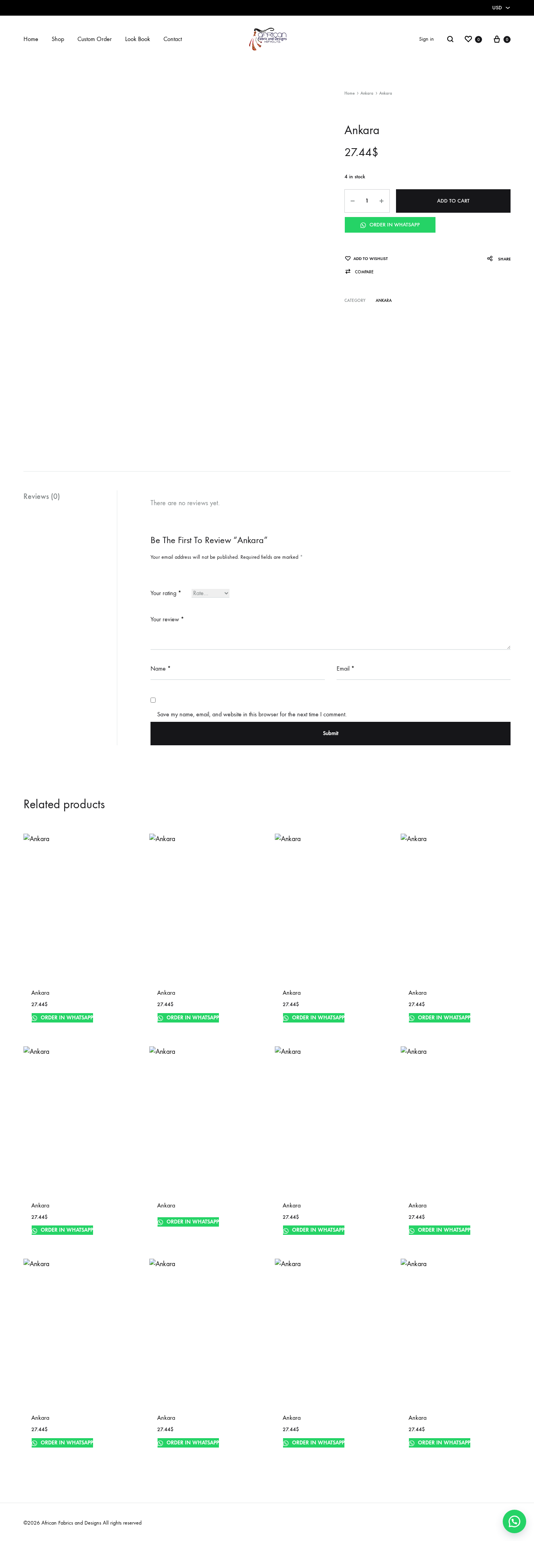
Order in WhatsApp (394, 224)
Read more (46, 1027)
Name (161, 668)
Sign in (426, 39)
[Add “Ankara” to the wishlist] (121, 1028)
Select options (51, 1452)
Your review (167, 619)
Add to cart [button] (173, 1027)
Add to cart (453, 200)
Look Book (137, 39)
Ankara (366, 93)
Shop (58, 39)
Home (30, 39)
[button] (359, 272)
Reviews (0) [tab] (41, 496)
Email (346, 668)
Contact (172, 39)
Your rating (166, 593)
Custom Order (94, 39)
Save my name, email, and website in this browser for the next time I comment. (252, 714)
